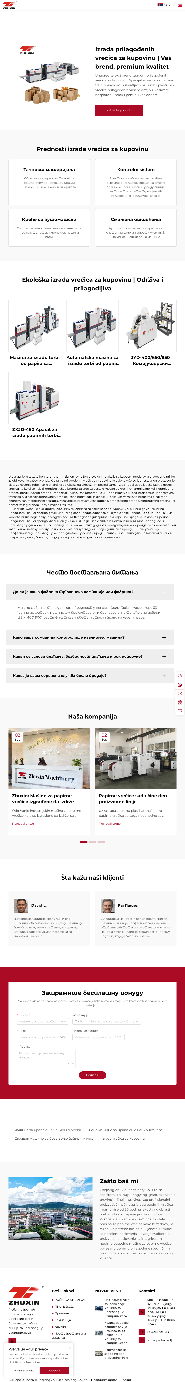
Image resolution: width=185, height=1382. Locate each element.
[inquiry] (179, 711)
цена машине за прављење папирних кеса (125, 1130)
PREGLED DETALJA (35, 326)
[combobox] (79, 1021)
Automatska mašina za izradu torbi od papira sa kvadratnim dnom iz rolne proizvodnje (92, 361)
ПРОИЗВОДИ (65, 1306)
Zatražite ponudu (119, 110)
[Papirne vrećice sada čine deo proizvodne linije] (99, 1353)
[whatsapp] (179, 685)
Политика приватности (111, 1380)
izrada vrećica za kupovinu (123, 1139)
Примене (62, 1313)
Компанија (63, 1320)
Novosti (60, 1327)
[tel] (179, 676)
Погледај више (23, 823)
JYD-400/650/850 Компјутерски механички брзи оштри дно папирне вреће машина (150, 361)
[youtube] (12, 1341)
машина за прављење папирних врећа (47, 1130)
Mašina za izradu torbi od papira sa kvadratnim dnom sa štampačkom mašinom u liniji (34, 361)
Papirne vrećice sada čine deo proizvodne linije (116, 1354)
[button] (83, 842)
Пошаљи (92, 1075)
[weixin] (179, 702)
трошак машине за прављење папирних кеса (54, 1139)
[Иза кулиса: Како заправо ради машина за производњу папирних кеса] (99, 1307)
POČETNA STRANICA (70, 1300)
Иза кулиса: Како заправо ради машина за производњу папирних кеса (116, 1308)
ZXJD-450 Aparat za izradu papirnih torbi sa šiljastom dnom (34, 433)
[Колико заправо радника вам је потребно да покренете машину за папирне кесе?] (99, 1332)
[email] (179, 693)
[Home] (26, 1295)
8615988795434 (158, 1331)
